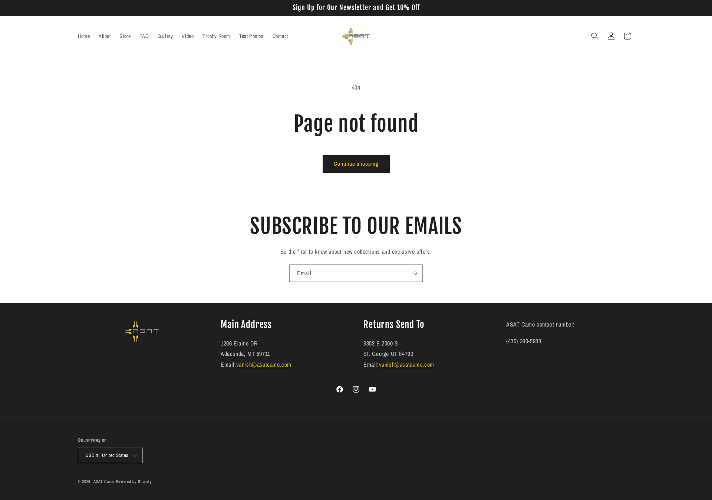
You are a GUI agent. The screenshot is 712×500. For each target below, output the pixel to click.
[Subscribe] (414, 273)
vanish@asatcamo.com (263, 364)
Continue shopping (356, 164)
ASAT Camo (104, 481)
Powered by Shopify (134, 481)
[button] (595, 36)
